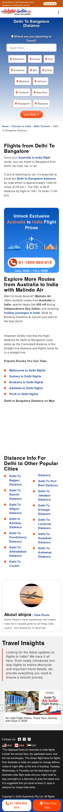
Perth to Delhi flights (23, 394)
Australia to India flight (34, 157)
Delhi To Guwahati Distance (44, 538)
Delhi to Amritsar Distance (15, 523)
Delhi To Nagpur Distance (15, 480)
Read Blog (50, 3)
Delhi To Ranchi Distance (15, 494)
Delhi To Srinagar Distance (44, 509)
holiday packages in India (22, 313)
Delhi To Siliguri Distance (15, 509)
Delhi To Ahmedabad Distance (17, 551)
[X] (25, 739)
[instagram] (30, 739)
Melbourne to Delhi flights (27, 370)
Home (5, 126)
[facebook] (20, 739)
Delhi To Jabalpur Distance (44, 495)
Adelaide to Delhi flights (26, 388)
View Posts (41, 615)
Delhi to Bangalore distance (36, 178)
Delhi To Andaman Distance (45, 552)
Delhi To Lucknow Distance (44, 524)
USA (9, 745)
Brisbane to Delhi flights (26, 382)
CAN (21, 745)
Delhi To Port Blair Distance (48, 483)
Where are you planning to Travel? (33, 38)
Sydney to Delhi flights (25, 376)
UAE (33, 745)
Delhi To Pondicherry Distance (18, 537)
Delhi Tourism (42, 126)
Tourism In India (21, 126)
